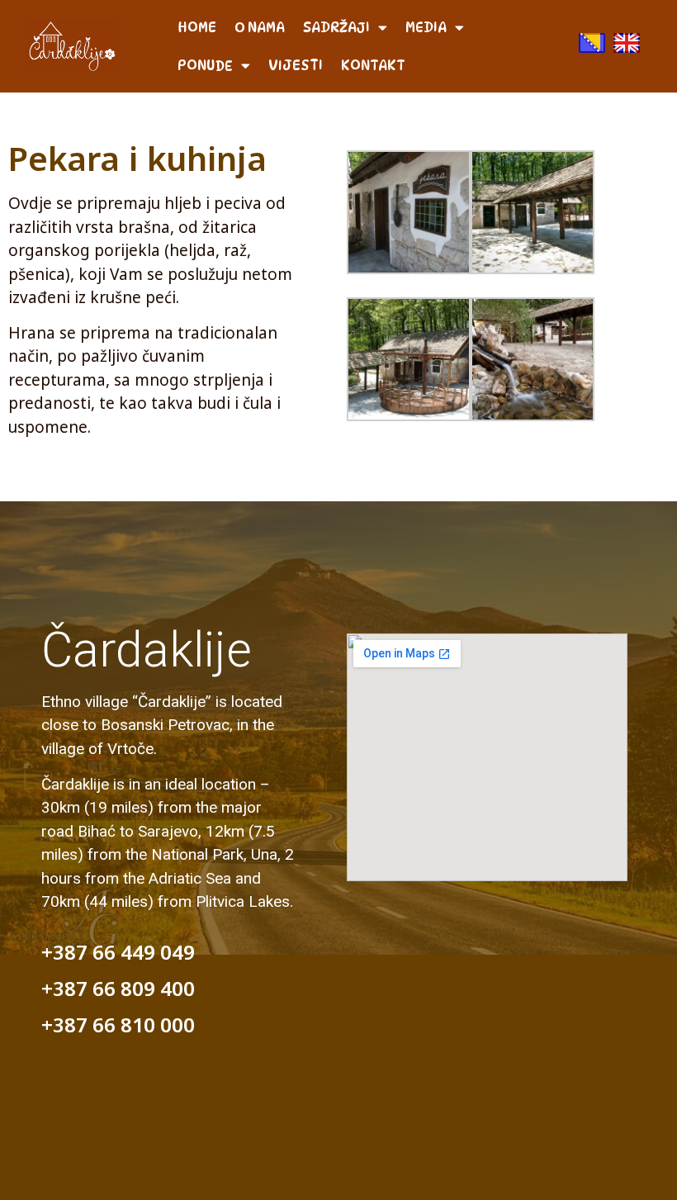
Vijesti (295, 65)
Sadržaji (336, 27)
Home (197, 27)
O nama (259, 27)
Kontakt (373, 65)
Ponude (205, 65)
